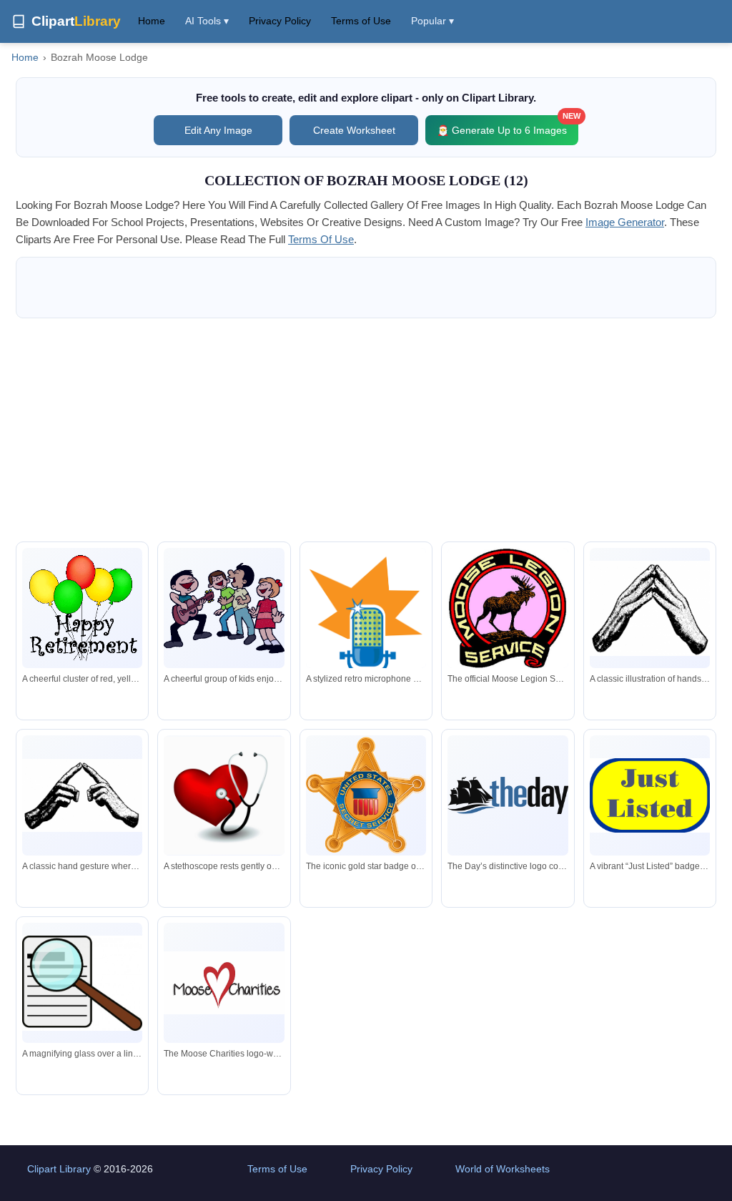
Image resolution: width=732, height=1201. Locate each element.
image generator (624, 222)
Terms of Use (361, 20)
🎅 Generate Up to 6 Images (507, 125)
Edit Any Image (218, 130)
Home (151, 20)
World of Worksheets (502, 1169)
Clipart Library (59, 1169)
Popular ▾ (432, 20)
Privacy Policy (280, 20)
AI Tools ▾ (207, 20)
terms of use (321, 239)
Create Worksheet (354, 130)
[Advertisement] (366, 430)
